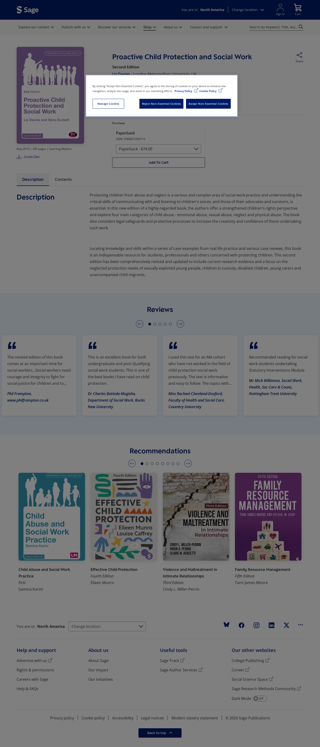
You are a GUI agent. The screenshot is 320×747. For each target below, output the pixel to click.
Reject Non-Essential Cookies (161, 103)
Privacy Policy (184, 91)
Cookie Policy (208, 91)
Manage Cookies (108, 103)
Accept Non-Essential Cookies (208, 103)
